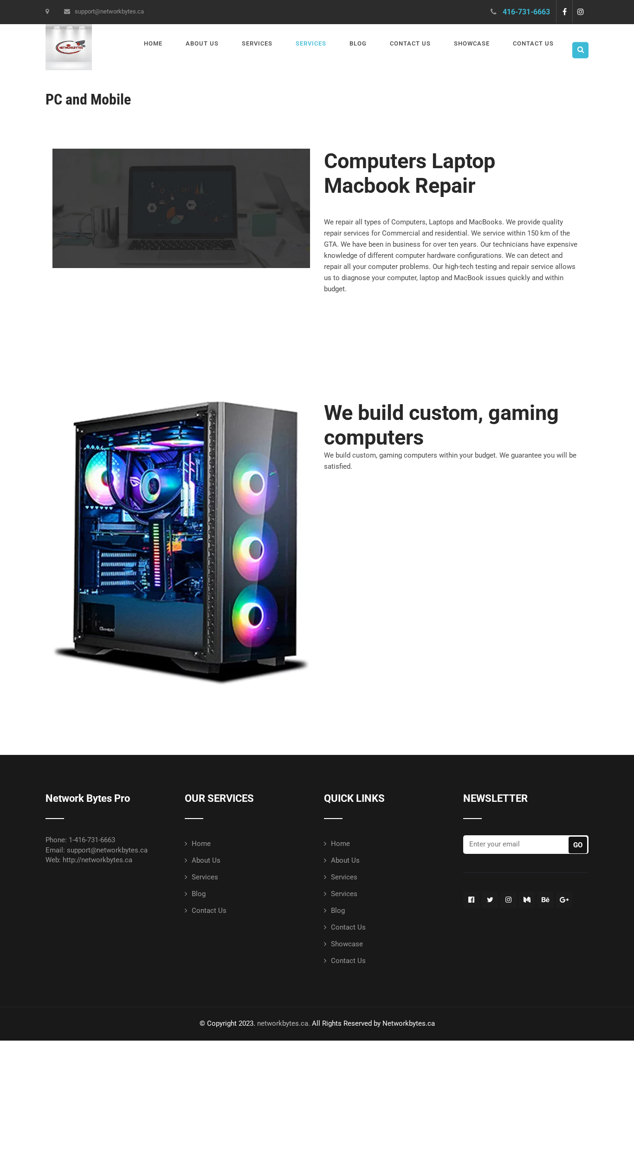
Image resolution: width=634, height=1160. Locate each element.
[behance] (545, 899)
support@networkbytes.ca (109, 11)
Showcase (472, 43)
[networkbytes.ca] (68, 29)
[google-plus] (564, 899)
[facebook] (564, 11)
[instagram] (580, 11)
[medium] (527, 899)
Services (257, 43)
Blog (358, 43)
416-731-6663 (526, 11)
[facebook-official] (471, 899)
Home (153, 43)
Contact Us (410, 43)
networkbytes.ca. (283, 1023)
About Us (202, 43)
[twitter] (490, 899)
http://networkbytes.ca (97, 860)
